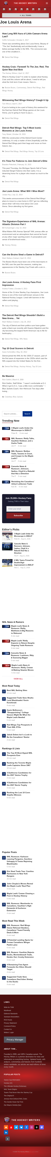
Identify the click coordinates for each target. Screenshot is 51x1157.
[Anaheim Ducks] (5, 10)
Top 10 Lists (39, 151)
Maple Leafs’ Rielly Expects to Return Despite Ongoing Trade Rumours (23, 643)
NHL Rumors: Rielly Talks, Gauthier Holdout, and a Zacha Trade (22, 440)
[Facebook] (26, 1127)
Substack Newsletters (11, 1017)
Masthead (7, 1010)
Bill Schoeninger (8, 228)
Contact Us (8, 1029)
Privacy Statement (10, 1023)
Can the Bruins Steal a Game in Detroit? (23, 254)
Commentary (21, 88)
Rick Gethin (6, 380)
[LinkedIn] (6, 1132)
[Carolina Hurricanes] (28, 10)
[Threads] (37, 1127)
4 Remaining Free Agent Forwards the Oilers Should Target (19, 967)
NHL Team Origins (10, 1089)
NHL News (24, 339)
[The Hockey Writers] (6, 3)
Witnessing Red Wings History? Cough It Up (25, 100)
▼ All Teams (25, 15)
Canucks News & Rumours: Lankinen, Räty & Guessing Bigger (22, 655)
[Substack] (6, 1127)
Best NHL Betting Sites (17, 690)
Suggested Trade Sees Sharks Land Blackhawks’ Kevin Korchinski (20, 700)
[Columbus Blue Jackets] (46, 10)
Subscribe (18, 516)
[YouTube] (11, 1127)
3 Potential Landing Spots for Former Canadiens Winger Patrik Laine (20, 942)
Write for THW (9, 1007)
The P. (13, 476)
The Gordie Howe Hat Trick (13, 1102)
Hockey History (10, 245)
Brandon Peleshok (9, 165)
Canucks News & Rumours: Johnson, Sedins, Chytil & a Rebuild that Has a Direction (22, 548)
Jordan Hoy (6, 195)
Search (27, 414)
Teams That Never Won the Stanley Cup (18, 1092)
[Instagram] (31, 1127)
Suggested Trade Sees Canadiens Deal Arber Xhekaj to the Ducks (20, 979)
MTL (7, 482)
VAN (7, 467)
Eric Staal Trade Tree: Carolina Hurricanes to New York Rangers (20, 873)
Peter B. (14, 433)
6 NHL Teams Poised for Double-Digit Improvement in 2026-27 (24, 562)
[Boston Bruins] (11, 10)
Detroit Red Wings (12, 57)
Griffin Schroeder (8, 40)
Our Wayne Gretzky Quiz (12, 1105)
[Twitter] (16, 1127)
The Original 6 (9, 1096)
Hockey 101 (8, 1083)
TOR (7, 428)
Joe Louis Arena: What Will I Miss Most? (23, 191)
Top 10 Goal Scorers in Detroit (18, 348)
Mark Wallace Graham (10, 258)
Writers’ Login (9, 1032)
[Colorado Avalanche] (40, 10)
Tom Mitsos (6, 104)
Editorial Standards (11, 1014)
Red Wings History (27, 151)
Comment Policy (10, 1026)
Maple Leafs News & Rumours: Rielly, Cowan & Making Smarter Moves (23, 667)
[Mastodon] (42, 1127)
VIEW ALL (18, 679)
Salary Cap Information (12, 1080)
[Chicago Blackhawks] (34, 10)
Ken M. (14, 487)
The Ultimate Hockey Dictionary (15, 1086)
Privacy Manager (15, 1039)
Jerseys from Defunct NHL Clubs (15, 1099)
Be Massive (8, 376)
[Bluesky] (21, 1127)
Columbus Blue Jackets (14, 397)
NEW (7, 666)
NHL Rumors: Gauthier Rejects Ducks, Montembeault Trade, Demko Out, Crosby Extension (20, 954)
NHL (7, 439)
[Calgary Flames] (23, 10)
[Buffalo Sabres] (17, 10)
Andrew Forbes (8, 289)
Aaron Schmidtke (8, 352)
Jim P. (13, 446)
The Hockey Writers (9, 73)
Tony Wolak (6, 134)
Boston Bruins (10, 88)
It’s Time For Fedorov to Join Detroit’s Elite (24, 161)
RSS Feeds (8, 1020)
